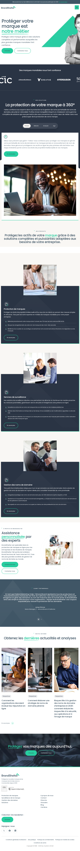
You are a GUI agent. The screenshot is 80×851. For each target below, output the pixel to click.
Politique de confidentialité (45, 840)
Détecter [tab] (36, 126)
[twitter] (4, 830)
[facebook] (9, 830)
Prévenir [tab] (27, 126)
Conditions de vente (40, 843)
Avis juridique (32, 840)
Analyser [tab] (45, 126)
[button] (77, 7)
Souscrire (7, 819)
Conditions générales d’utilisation (16, 840)
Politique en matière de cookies (64, 840)
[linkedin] (15, 830)
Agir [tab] (54, 126)
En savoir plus (63, 2)
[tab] (38, 619)
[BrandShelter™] (8, 7)
